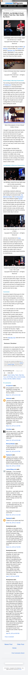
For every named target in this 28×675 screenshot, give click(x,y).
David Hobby (11, 375)
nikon (15, 377)
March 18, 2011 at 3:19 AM (13, 466)
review (5, 378)
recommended (21, 377)
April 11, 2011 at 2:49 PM (12, 576)
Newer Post (8, 644)
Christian (8, 429)
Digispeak (9, 455)
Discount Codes (12, 5)
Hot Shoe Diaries (19, 196)
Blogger (20, 669)
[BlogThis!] (9, 373)
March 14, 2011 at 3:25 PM (13, 426)
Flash (16, 375)
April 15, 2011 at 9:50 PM (12, 633)
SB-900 (21, 198)
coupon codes (11, 364)
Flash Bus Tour (11, 50)
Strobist (20, 48)
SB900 (14, 378)
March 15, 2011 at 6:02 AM (13, 440)
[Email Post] (4, 372)
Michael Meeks (10, 443)
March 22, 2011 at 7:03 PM (13, 547)
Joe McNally (9, 377)
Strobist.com (8, 84)
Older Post (20, 644)
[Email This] (8, 373)
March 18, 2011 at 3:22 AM (13, 515)
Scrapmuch (9, 385)
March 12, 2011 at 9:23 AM (13, 395)
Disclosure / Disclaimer (10, 343)
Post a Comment (9, 636)
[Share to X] (10, 373)
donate (21, 362)
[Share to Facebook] (12, 373)
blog (19, 238)
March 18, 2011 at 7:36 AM (13, 522)
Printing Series (21, 5)
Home (5, 5)
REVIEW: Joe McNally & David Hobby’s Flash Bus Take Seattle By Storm (13, 15)
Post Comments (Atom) (18, 653)
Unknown (8, 398)
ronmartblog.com (11, 469)
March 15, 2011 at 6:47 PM (13, 451)
